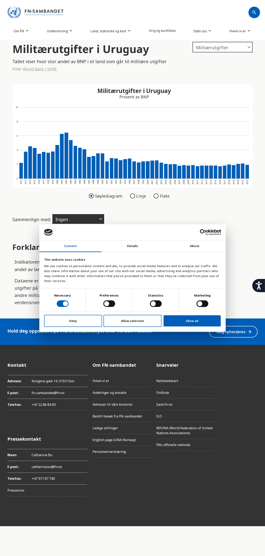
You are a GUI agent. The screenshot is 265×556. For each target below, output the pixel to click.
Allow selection (132, 321)
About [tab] (194, 246)
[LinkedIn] (254, 388)
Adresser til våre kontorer (113, 404)
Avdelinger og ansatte (109, 392)
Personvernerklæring (109, 451)
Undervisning (57, 31)
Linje (141, 196)
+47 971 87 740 (43, 478)
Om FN (19, 31)
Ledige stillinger (105, 428)
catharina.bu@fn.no (47, 466)
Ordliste (162, 392)
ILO (159, 416)
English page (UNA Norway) (114, 440)
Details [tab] (132, 246)
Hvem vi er (237, 31)
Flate (165, 196)
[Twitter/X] (254, 399)
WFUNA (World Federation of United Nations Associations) (184, 430)
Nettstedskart (167, 381)
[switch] (109, 303)
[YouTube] (254, 411)
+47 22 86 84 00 (44, 404)
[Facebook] (254, 365)
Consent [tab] (70, 246)
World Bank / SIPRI (40, 68)
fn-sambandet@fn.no (48, 393)
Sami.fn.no (164, 404)
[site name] (35, 12)
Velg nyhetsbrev (234, 331)
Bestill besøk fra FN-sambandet (117, 416)
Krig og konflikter (162, 31)
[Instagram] (254, 376)
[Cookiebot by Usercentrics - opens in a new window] (203, 232)
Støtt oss (200, 31)
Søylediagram (109, 196)
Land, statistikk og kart (108, 31)
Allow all (192, 321)
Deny (73, 321)
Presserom (15, 490)
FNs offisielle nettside (173, 445)
